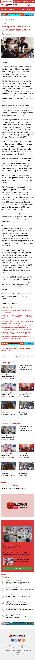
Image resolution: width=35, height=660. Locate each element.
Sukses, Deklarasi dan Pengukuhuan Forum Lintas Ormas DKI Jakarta (17, 583)
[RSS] (23, 640)
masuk (11, 488)
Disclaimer (25, 648)
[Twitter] (16, 640)
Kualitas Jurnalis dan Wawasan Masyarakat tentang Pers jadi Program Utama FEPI (16, 333)
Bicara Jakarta (9, 33)
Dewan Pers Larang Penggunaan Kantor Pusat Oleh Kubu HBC (16, 311)
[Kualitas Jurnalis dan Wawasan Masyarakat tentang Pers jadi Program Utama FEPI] (8, 405)
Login (19, 650)
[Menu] (2, 5)
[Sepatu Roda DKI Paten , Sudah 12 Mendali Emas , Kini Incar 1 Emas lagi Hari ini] (8, 387)
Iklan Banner (27, 650)
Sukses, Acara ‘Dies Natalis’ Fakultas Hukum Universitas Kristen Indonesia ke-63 (19, 604)
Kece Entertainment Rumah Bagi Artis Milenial (18, 597)
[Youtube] (19, 640)
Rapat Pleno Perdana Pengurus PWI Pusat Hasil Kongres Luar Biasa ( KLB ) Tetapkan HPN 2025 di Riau (17, 316)
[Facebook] (12, 640)
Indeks (18, 652)
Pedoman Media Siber (13, 648)
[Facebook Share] (16, 356)
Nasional (4, 23)
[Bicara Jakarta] (11, 5)
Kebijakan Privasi (9, 650)
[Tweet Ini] (20, 356)
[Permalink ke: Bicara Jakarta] (3, 33)
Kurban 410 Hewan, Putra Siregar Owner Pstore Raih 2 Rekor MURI (19, 617)
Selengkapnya (17, 568)
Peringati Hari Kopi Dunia (11, 348)
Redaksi (11, 646)
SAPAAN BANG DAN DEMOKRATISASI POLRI (19, 610)
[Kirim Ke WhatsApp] (32, 356)
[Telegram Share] (28, 356)
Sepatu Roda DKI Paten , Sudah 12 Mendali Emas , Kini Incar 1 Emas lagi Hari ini (17, 322)
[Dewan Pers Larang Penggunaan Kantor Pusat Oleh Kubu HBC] (8, 369)
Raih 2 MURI (25, 348)
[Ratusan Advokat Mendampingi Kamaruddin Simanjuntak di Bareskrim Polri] (26, 405)
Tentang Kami (21, 646)
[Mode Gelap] (29, 5)
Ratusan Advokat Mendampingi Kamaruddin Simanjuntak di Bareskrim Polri (15, 337)
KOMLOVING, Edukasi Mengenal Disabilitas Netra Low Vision (19, 590)
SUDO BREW (5, 351)
